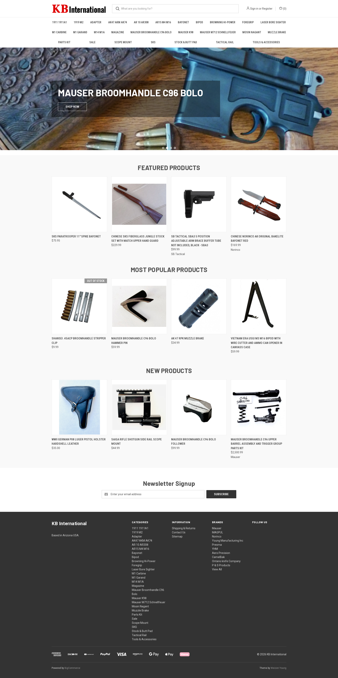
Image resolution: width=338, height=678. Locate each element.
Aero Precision (221, 552)
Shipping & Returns (183, 528)
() (284, 8)
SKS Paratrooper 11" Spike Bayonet (76, 236)
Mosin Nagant (251, 32)
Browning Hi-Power (222, 22)
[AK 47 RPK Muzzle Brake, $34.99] (199, 306)
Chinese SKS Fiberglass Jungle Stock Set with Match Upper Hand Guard (137, 239)
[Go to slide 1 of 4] (3, 97)
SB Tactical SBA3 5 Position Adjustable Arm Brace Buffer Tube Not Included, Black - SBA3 (196, 241)
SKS (153, 42)
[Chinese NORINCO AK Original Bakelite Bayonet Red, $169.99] (259, 204)
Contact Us (178, 532)
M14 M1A (99, 32)
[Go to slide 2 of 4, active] (167, 148)
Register (267, 8)
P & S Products (221, 565)
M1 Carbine (59, 32)
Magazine (117, 32)
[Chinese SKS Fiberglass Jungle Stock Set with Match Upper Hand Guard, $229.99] (139, 204)
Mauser (216, 528)
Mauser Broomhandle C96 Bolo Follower (193, 442)
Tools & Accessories (266, 42)
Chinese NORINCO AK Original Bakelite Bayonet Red (257, 239)
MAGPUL (217, 532)
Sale (92, 42)
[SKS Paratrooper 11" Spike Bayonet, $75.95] (79, 204)
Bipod (199, 22)
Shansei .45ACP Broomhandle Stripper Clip (79, 341)
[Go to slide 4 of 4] (175, 148)
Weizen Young (278, 668)
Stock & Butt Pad (185, 42)
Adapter (95, 22)
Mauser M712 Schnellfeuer (218, 32)
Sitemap (177, 536)
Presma (217, 544)
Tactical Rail (225, 42)
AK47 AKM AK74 (117, 22)
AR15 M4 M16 (163, 22)
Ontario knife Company (226, 561)
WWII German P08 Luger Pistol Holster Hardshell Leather (79, 442)
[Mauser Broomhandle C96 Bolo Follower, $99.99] (199, 407)
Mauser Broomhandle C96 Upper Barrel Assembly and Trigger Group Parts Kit (256, 444)
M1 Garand (80, 32)
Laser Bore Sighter (273, 22)
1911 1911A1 (59, 22)
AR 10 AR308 (141, 22)
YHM (215, 548)
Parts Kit (64, 42)
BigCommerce (72, 668)
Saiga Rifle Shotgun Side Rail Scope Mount (136, 442)
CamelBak (218, 557)
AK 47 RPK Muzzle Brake (187, 338)
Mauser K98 (185, 32)
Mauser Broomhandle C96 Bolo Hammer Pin (133, 341)
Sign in (254, 8)
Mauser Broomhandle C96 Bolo (151, 32)
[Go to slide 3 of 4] (334, 97)
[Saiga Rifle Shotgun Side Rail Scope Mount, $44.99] (139, 407)
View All (217, 569)
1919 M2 (78, 22)
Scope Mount (123, 42)
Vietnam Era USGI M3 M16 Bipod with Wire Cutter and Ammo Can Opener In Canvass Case (256, 343)
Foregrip (248, 22)
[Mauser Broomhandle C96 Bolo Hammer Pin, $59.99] (139, 306)
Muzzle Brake (277, 32)
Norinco (216, 536)
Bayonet (183, 22)
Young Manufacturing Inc (227, 540)
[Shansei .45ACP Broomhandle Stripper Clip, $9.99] (79, 306)
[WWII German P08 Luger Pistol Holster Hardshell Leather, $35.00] (79, 407)
